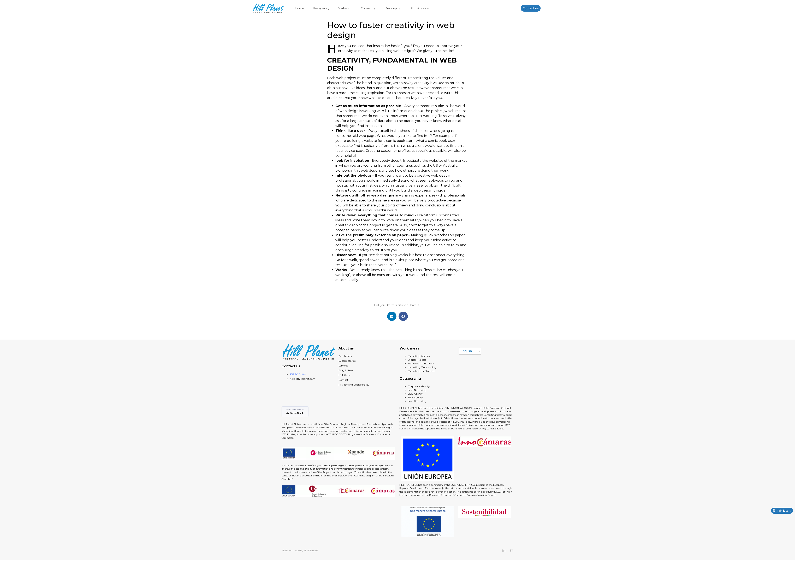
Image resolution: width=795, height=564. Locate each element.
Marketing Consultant (421, 363)
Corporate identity (419, 386)
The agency (320, 8)
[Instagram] (511, 550)
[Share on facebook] (403, 316)
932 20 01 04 (298, 374)
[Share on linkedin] (391, 316)
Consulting (368, 8)
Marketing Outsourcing (422, 367)
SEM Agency (415, 397)
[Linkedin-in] (504, 550)
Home (299, 8)
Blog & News (419, 8)
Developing (393, 8)
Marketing (345, 8)
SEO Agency (415, 393)
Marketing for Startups (421, 370)
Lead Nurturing (417, 390)
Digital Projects (417, 359)
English (466, 351)
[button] (531, 8)
